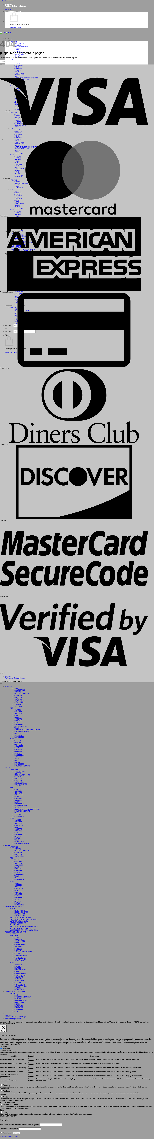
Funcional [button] (3, 1083)
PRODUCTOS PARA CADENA (20, 917)
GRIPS (16, 943)
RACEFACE (18, 1006)
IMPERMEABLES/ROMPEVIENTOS (27, 730)
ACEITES (13, 908)
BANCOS (17, 988)
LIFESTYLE (14, 688)
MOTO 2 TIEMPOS (21, 912)
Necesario (6, 1048)
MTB (11, 59)
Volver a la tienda (15, 27)
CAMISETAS (19, 701)
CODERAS (18, 719)
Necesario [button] (3, 1046)
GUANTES (17, 139)
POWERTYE (18, 1008)
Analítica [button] (3, 1095)
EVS (16, 1011)
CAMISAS (18, 699)
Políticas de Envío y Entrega (15, 6)
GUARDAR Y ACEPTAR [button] (8, 1116)
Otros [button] (2, 1110)
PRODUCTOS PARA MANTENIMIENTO (24, 926)
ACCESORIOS (19, 43)
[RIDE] (5, 33)
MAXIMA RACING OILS (13, 907)
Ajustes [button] (3, 1024)
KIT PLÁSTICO (19, 984)
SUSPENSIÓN (19, 916)
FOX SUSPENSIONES (22, 997)
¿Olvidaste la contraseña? (9, 1136)
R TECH (17, 1004)
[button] (13, 11)
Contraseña (9, 1129)
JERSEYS (17, 64)
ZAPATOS (18, 706)
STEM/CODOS (19, 941)
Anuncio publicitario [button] (7, 1102)
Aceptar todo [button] (11, 1024)
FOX (16, 995)
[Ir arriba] (1, 683)
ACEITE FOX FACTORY (23, 952)
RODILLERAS (19, 724)
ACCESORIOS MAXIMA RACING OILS (24, 930)
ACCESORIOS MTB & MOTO (15, 932)
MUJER (7, 768)
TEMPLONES (19, 961)
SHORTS (17, 56)
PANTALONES (19, 703)
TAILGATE (18, 946)
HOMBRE (8, 686)
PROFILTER (18, 1009)
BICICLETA (14, 935)
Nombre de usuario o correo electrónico (19, 1125)
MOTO (12, 739)
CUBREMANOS (20, 945)
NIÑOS (7, 845)
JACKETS (18, 757)
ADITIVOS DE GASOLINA (19, 921)
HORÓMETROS (20, 970)
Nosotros (8, 4)
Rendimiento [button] (5, 1089)
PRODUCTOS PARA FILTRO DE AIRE (23, 919)
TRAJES (17, 728)
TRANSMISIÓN (19, 914)
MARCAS (13, 993)
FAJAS (16, 717)
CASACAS (17, 48)
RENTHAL (18, 999)
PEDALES (18, 948)
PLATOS (17, 954)
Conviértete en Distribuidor (15, 991)
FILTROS (17, 968)
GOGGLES (18, 712)
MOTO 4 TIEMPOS (21, 910)
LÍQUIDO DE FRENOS (18, 923)
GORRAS (17, 45)
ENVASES (18, 966)
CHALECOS (18, 216)
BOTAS (17, 762)
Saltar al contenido (6, 1)
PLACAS (17, 982)
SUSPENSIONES (20, 955)
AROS (16, 937)
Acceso (16, 1133)
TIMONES (18, 939)
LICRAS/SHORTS (20, 726)
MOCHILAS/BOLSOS (21, 46)
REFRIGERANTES (16, 925)
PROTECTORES (19, 291)
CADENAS (18, 979)
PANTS (17, 723)
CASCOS (17, 710)
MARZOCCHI (19, 1002)
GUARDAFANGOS (21, 959)
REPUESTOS (19, 737)
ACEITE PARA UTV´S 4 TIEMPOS (22, 928)
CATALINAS (18, 977)
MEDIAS (17, 733)
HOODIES (17, 50)
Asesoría (13, 934)
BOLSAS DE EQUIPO (22, 732)
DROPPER (18, 950)
